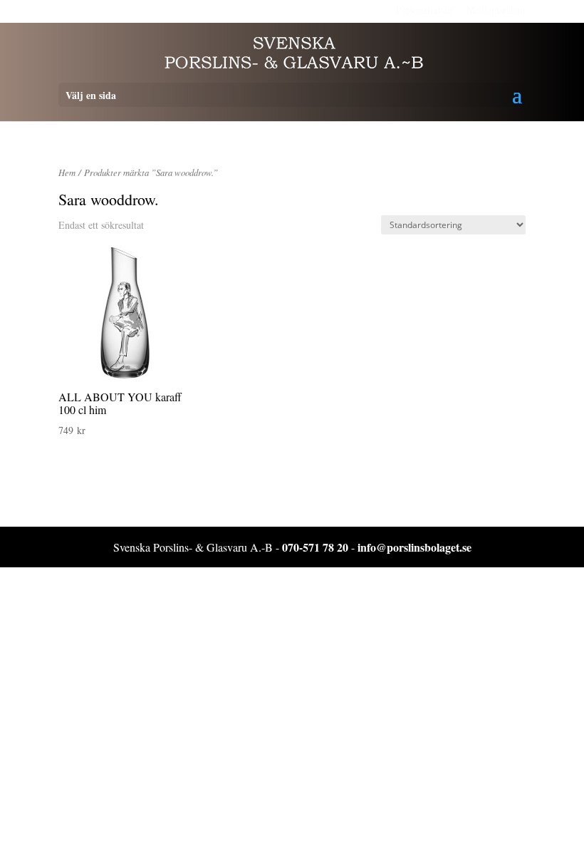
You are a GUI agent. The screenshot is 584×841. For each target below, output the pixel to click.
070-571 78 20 (315, 547)
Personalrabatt (424, 9)
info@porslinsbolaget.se (414, 547)
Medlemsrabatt (496, 9)
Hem (66, 172)
